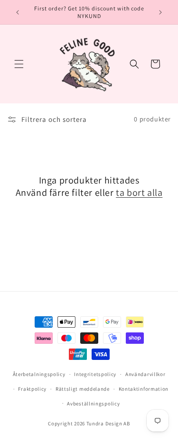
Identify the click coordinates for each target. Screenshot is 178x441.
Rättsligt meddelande (83, 389)
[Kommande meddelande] (160, 12)
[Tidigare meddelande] (17, 12)
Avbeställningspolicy (93, 403)
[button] (19, 64)
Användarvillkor (145, 374)
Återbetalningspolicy (39, 374)
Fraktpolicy (32, 389)
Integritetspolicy (95, 374)
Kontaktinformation (144, 389)
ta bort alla (139, 192)
